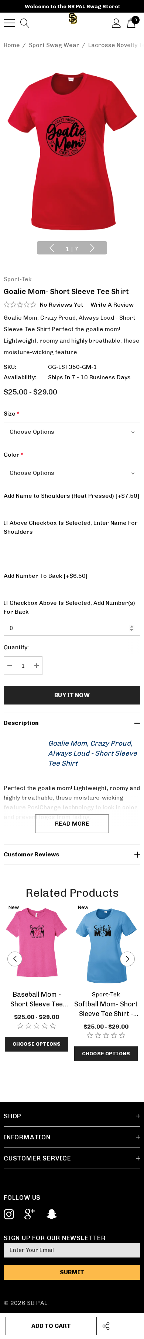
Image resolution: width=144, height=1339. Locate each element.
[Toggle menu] (9, 23)
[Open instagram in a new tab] (8, 1214)
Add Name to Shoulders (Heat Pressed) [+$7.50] (71, 495)
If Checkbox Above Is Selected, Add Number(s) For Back (69, 607)
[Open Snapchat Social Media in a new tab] (51, 1214)
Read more (72, 823)
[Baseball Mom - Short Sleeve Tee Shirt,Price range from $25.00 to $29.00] (36, 944)
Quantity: (16, 647)
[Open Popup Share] (106, 1326)
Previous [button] (51, 247)
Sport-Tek (18, 279)
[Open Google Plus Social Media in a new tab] (29, 1214)
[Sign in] (116, 22)
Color (14, 454)
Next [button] (92, 247)
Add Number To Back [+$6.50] (46, 575)
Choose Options (37, 1044)
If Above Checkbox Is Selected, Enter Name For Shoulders (71, 527)
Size (12, 413)
